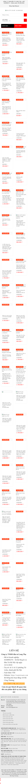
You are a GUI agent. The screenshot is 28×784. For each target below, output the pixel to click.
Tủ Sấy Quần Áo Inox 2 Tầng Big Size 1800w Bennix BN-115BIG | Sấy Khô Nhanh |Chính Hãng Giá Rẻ (20, 620)
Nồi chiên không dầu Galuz (7, 752)
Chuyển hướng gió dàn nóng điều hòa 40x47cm (20, 152)
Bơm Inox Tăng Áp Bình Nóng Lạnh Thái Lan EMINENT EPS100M (6, 129)
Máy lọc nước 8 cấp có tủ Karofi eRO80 (7, 316)
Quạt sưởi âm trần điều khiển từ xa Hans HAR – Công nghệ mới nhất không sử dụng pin (20, 642)
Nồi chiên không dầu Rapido (19, 750)
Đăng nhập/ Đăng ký (14, 6)
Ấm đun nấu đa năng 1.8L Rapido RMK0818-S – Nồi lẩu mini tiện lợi (6, 39)
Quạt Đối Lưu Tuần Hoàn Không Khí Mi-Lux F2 (6, 551)
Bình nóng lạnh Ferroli (15, 745)
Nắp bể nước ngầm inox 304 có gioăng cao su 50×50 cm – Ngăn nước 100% (21, 427)
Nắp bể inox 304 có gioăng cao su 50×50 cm (21, 354)
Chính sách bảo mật (7, 716)
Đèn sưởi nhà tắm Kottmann (18, 738)
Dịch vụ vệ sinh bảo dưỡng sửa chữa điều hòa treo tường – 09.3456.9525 (7, 642)
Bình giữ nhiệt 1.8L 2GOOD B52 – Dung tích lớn (20, 64)
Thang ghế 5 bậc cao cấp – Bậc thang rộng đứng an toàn (6, 619)
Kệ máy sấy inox (7, 734)
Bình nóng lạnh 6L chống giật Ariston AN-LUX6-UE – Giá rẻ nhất (6, 84)
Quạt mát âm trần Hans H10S (6, 567)
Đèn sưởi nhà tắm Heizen (7, 740)
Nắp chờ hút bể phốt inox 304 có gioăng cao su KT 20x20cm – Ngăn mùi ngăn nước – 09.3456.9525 (6, 519)
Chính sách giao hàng (8, 722)
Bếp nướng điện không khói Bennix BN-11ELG (6, 58)
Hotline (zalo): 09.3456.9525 (14, 684)
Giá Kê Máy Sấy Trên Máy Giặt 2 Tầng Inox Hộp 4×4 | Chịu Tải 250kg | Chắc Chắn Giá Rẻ (6, 198)
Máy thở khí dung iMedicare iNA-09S (6, 355)
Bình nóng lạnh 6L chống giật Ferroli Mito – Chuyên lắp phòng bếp (6, 108)
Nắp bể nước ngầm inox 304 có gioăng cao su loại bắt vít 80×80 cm (21, 499)
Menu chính (18, 25)
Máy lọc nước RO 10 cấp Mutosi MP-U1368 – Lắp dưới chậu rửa (20, 317)
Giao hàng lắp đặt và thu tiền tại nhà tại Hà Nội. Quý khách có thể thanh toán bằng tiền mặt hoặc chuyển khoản (12, 759)
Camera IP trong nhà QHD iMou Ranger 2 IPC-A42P (21, 134)
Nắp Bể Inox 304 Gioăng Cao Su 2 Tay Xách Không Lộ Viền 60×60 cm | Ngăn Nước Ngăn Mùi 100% (6, 376)
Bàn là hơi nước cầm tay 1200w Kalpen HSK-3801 (20, 39)
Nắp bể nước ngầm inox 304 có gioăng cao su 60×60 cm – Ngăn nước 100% (6, 452)
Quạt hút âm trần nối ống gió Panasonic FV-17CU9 (20, 546)
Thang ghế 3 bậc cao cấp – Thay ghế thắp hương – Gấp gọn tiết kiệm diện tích (20, 594)
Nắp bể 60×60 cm (20, 728)
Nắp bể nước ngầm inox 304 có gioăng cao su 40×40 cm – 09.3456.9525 (6, 420)
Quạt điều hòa (8, 754)
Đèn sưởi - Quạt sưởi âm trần (10, 741)
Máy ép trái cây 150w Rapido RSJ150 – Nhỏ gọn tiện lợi (6, 292)
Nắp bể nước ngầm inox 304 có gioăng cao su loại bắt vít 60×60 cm (6, 499)
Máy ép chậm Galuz (13, 748)
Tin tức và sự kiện (7, 713)
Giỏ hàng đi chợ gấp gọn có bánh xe (6, 220)
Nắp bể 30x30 (7, 731)
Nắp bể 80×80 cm (14, 729)
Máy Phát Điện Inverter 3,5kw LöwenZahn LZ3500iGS (5, 337)
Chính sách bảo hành (8, 718)
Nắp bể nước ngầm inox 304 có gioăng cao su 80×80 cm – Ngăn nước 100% (6, 477)
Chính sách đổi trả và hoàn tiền (10, 724)
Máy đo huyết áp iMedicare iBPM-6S (20, 238)
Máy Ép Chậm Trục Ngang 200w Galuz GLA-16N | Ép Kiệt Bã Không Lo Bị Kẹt (21, 266)
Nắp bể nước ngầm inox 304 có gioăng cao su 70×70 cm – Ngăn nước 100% (21, 452)
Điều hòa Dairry (10, 736)
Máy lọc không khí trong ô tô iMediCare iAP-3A (20, 291)
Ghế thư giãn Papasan (19, 177)
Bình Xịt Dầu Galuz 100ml (20, 111)
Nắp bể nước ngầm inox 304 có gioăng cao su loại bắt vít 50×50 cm (21, 473)
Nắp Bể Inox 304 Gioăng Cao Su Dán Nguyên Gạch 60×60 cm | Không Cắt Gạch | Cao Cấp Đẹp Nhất (20, 378)
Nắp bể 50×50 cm (5, 729)
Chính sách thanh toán (8, 720)
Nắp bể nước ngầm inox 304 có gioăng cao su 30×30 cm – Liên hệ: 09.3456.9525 (21, 398)
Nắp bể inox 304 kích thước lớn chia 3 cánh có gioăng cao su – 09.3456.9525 (6, 405)
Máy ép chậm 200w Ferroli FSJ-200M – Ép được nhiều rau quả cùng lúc (7, 272)
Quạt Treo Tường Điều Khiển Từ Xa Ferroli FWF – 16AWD (20, 575)
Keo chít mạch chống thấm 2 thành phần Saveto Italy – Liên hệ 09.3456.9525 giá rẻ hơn (20, 223)
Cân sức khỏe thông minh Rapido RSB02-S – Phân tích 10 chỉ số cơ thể (6, 160)
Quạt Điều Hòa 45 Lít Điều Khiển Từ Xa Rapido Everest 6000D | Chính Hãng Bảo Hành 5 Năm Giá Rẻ (20, 525)
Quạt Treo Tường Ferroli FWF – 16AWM (6, 600)
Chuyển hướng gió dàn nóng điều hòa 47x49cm (6, 178)
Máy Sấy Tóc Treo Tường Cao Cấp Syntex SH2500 (20, 336)
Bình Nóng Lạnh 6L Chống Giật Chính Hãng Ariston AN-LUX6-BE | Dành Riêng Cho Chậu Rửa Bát (20, 85)
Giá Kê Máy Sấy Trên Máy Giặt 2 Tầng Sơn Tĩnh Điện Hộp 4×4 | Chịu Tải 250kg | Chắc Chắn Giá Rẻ (20, 201)
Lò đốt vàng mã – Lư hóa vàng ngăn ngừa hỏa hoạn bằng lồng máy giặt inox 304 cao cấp (6, 246)
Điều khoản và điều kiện (8, 715)
